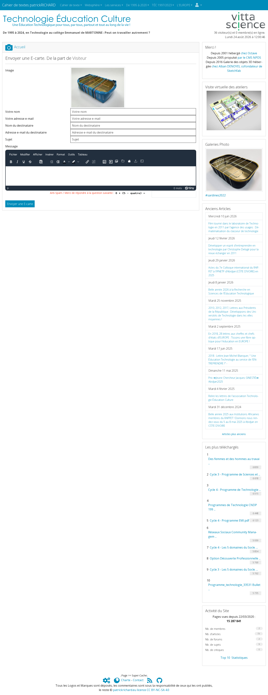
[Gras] (11, 161)
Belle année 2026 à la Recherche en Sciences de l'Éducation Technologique (231, 291)
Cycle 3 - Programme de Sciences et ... (235, 474)
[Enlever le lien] (94, 161)
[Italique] (17, 161)
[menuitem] (13, 154)
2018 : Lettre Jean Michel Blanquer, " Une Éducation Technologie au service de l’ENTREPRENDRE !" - (232, 359)
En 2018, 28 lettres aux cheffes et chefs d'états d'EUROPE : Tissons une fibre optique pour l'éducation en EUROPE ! (232, 337)
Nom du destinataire (19, 126)
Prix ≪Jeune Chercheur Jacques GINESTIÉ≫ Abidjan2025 (233, 379)
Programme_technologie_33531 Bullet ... (234, 587)
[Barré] (30, 161)
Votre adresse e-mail (19, 119)
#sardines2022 (215, 195)
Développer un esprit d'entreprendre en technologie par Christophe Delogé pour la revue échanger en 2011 (233, 249)
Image (9, 70)
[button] (65, 161)
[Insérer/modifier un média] (111, 161)
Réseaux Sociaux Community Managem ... (232, 534)
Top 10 (225, 658)
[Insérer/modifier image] (104, 161)
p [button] (8, 187)
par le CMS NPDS (249, 58)
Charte (125, 680)
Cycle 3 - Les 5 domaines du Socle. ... (234, 569)
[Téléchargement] (136, 161)
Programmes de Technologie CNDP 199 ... (232, 507)
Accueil (19, 46)
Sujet (8, 139)
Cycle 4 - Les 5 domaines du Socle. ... (234, 547)
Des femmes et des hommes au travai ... (233, 461)
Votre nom (12, 112)
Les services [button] (113, 5)
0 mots (178, 188)
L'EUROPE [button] (183, 5)
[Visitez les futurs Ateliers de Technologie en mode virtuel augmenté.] (234, 110)
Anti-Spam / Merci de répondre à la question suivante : (82, 193)
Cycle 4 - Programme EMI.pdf (229, 520)
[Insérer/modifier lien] (87, 161)
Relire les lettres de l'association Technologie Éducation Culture (233, 398)
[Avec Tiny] (189, 187)
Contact (138, 680)
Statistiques (240, 658)
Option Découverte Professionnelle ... (235, 558)
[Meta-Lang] (143, 161)
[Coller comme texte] (41, 161)
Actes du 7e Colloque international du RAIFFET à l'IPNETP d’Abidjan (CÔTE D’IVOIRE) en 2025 (233, 271)
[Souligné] (24, 161)
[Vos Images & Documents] (124, 161)
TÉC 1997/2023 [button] (162, 5)
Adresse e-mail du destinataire (26, 132)
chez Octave (249, 53)
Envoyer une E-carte (20, 204)
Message (11, 146)
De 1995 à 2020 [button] (136, 5)
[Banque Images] (117, 161)
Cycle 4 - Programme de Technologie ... (234, 490)
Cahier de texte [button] (70, 5)
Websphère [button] (92, 5)
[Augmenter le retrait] (58, 161)
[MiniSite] (130, 161)
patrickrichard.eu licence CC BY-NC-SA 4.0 (141, 690)
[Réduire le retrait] (51, 161)
